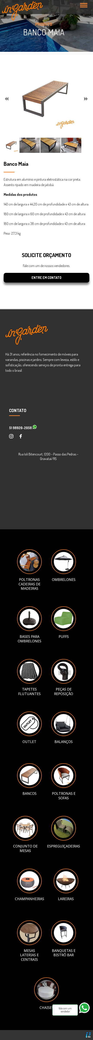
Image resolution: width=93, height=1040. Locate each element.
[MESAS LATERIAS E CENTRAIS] (29, 943)
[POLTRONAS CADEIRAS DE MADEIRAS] (29, 572)
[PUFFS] (63, 629)
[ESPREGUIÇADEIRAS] (63, 839)
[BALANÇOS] (63, 734)
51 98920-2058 (20, 428)
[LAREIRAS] (66, 892)
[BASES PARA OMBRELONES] (29, 629)
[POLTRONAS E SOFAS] (63, 786)
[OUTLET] (29, 734)
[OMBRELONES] (63, 572)
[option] (45, 98)
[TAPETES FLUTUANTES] (29, 682)
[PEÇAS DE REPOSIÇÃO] (63, 682)
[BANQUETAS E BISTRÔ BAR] (63, 943)
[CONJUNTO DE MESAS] (25, 839)
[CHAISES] (46, 1000)
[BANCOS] (29, 786)
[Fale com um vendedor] (86, 1015)
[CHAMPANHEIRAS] (29, 892)
